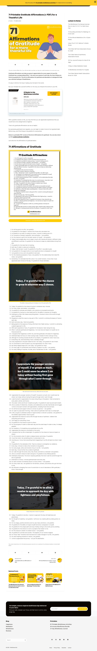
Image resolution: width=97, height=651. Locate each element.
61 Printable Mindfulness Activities (61, 624)
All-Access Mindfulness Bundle (60, 626)
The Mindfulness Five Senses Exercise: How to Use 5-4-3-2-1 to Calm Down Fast (17, 586)
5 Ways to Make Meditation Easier (77, 66)
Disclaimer (64, 647)
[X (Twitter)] (60, 640)
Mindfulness (18, 20)
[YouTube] (68, 640)
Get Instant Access (54, 93)
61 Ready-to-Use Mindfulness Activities (31, 93)
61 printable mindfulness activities (46, 2)
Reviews (8, 631)
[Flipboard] (55, 64)
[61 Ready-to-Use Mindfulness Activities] (15, 101)
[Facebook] (15, 64)
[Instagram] (64, 640)
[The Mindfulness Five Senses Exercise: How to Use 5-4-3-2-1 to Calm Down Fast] (17, 578)
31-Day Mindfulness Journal (59, 628)
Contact (69, 647)
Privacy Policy (57, 647)
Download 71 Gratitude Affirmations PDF (35, 220)
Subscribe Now (82, 608)
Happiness (9, 624)
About (50, 647)
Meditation (9, 626)
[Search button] (25, 640)
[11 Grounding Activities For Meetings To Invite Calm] (35, 578)
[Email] (42, 64)
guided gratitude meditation (21, 137)
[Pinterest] (28, 64)
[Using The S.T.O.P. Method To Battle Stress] (54, 578)
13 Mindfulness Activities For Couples (78, 69)
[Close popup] (95, 2)
